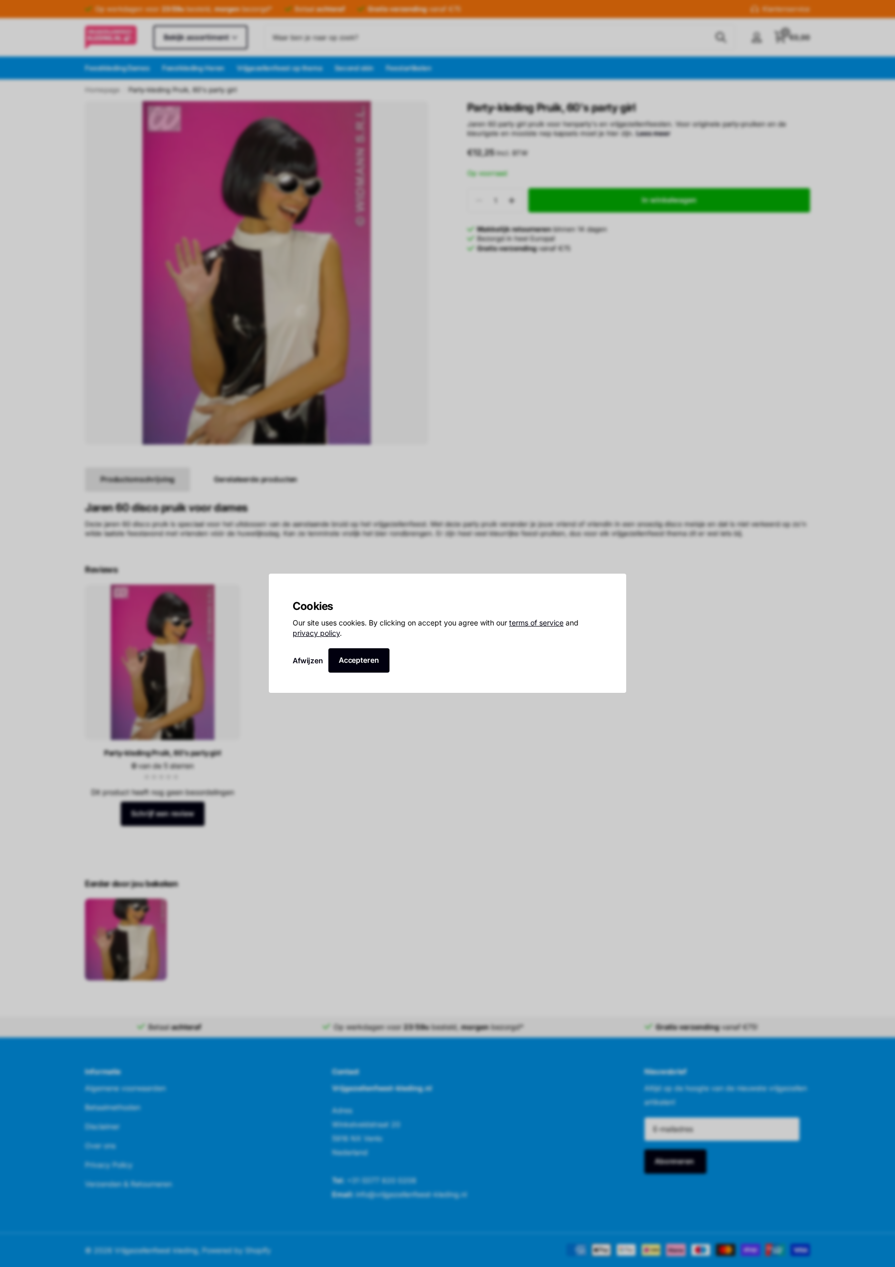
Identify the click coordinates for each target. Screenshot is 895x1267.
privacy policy (316, 633)
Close (614, 585)
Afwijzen (308, 660)
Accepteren (359, 660)
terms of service (536, 623)
